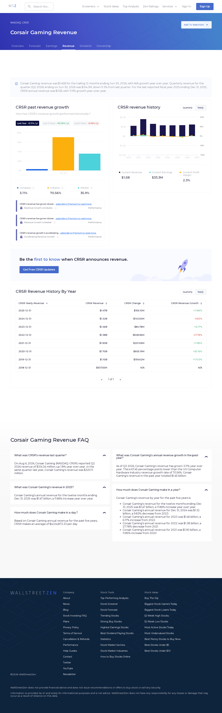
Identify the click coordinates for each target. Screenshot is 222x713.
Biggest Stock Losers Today (160, 609)
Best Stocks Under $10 (157, 650)
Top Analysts (131, 6)
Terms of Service (72, 633)
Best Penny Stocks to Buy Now (162, 639)
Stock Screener (109, 603)
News (66, 603)
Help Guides (70, 650)
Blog (65, 609)
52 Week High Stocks (156, 615)
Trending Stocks (109, 615)
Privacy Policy (71, 627)
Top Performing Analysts (114, 598)
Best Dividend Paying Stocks (116, 633)
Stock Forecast (109, 609)
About (66, 598)
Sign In (186, 6)
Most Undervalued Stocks (159, 633)
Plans (66, 621)
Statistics (105, 639)
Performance (70, 645)
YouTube (68, 668)
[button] (60, 455)
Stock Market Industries (114, 650)
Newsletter (69, 674)
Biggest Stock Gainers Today (160, 603)
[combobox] (39, 6)
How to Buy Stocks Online (115, 656)
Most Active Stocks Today (159, 627)
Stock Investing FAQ (75, 615)
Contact (67, 656)
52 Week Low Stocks (156, 621)
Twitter (67, 662)
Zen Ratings (150, 6)
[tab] (17, 46)
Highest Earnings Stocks (114, 627)
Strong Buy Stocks (111, 621)
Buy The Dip (151, 598)
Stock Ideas (111, 6)
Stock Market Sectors (112, 645)
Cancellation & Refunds (76, 639)
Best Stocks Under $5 (156, 645)
